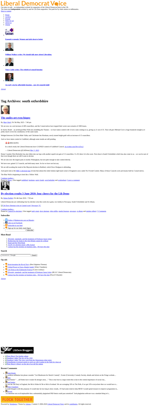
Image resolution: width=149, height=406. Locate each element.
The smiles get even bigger (15, 117)
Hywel (9, 391)
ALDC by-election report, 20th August (21, 245)
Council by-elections (15, 211)
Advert (3, 89)
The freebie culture (21, 356)
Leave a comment (73, 180)
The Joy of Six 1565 (25, 358)
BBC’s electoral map (23, 171)
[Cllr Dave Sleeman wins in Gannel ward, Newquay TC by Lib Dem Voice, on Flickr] (21, 205)
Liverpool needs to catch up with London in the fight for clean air (38, 362)
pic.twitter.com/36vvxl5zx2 (74, 147)
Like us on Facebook (14, 223)
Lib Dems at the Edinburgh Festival (19, 270)
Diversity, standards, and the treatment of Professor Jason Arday (30, 239)
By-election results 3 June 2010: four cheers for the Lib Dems (35, 193)
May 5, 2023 (34, 150)
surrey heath (39, 180)
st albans (80, 211)
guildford (24, 180)
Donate (7, 19)
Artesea (28, 404)
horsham (32, 180)
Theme (7, 25)
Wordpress (13, 404)
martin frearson (64, 211)
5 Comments (101, 211)
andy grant (35, 211)
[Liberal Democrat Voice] (33, 6)
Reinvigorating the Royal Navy (18, 264)
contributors (73, 404)
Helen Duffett (8, 198)
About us (8, 23)
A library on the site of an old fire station (29, 364)
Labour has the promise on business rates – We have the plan (28, 275)
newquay (73, 211)
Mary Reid (7, 122)
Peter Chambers (12, 387)
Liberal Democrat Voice (55, 404)
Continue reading (7, 178)
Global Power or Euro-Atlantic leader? (20, 267)
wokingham (62, 180)
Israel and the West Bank (16, 243)
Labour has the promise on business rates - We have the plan (28, 247)
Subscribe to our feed (14, 225)
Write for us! (9, 21)
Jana (8, 378)
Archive (8, 17)
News (10, 180)
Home (7, 15)
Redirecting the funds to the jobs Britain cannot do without (28, 241)
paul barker (11, 382)
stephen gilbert (91, 211)
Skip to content (6, 11)
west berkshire (50, 180)
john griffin (54, 211)
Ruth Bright (11, 373)
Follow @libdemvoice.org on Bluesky (20, 220)
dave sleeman (44, 211)
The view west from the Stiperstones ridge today (35, 360)
